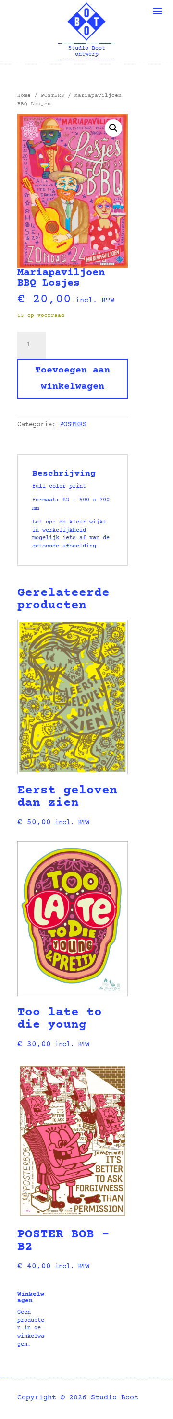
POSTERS (52, 96)
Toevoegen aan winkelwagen (72, 378)
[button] (113, 128)
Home (24, 96)
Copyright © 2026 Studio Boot (77, 1398)
